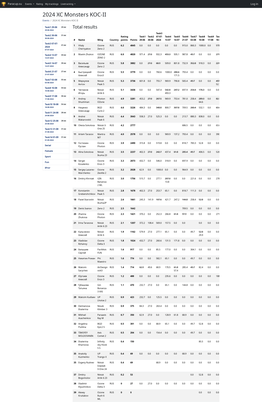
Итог (47, 167)
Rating (39, 3)
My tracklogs (52, 3)
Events (46, 20)
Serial (48, 145)
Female (49, 150)
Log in (254, 4)
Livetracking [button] (67, 3)
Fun (47, 162)
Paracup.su (15, 4)
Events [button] (28, 3)
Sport (48, 156)
